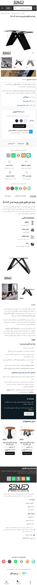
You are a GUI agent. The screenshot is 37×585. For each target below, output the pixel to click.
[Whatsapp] (13, 155)
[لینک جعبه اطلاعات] (18, 490)
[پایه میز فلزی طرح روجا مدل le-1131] (10, 433)
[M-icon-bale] (28, 155)
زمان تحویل (30, 506)
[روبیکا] (18, 155)
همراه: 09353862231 (27, 538)
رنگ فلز (32, 121)
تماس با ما (30, 510)
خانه (23, 13)
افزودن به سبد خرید (19, 126)
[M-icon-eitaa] (23, 155)
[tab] (33, 196)
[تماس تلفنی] (8, 155)
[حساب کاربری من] (2, 8)
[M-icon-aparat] (8, 188)
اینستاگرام (30, 517)
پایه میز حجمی (5, 13)
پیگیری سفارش (8, 8)
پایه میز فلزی (16, 13)
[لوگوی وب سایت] (18, 2)
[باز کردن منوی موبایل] (35, 8)
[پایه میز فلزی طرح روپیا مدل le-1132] (27, 433)
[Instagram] (12, 188)
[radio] (25, 120)
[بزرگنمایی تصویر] (33, 53)
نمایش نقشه (28, 535)
